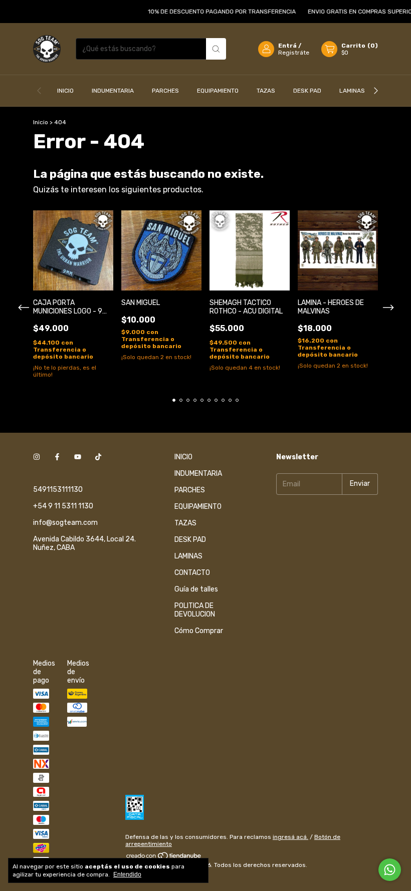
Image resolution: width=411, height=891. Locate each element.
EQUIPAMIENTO (218, 90)
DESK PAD (307, 90)
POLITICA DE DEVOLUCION (194, 610)
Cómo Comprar (198, 631)
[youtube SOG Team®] (77, 457)
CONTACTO (192, 572)
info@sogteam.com (65, 522)
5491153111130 (58, 489)
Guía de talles (196, 589)
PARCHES (165, 90)
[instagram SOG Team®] (36, 457)
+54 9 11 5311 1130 (63, 506)
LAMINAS (352, 90)
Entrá (287, 45)
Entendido (127, 874)
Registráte (293, 52)
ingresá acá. (290, 836)
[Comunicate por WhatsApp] (389, 869)
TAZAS (266, 90)
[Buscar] (216, 49)
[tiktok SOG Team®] (98, 457)
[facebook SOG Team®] (57, 457)
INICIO (65, 90)
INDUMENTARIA (113, 90)
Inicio (40, 122)
